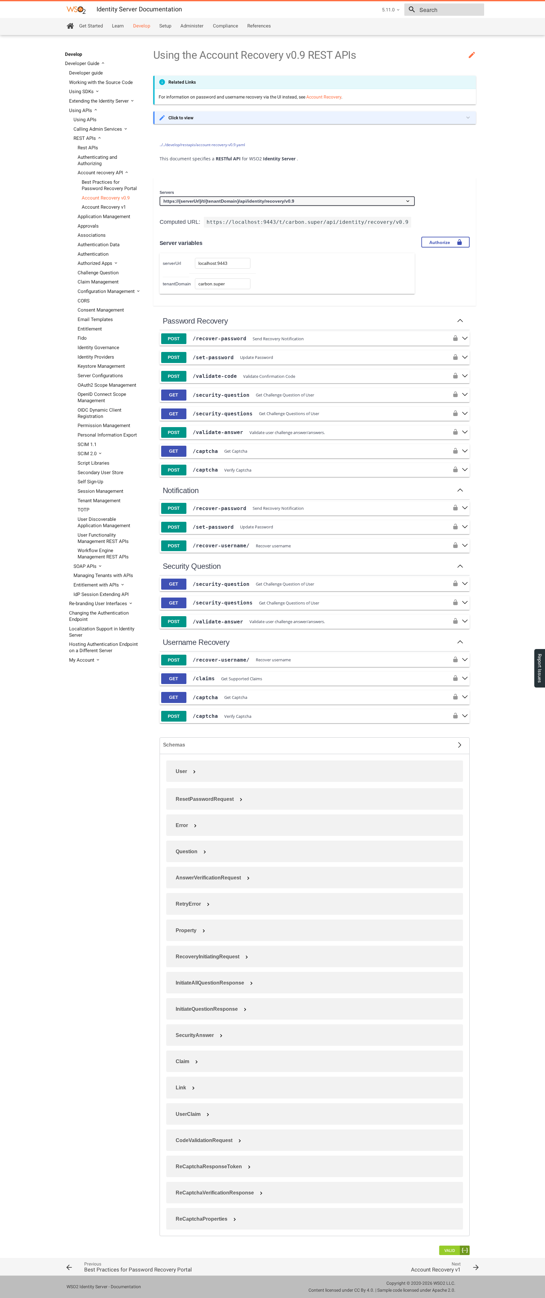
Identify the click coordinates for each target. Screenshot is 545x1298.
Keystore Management (101, 366)
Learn (118, 26)
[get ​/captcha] (465, 451)
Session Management (100, 491)
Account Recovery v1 (104, 207)
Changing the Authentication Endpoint (99, 616)
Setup (165, 26)
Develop (141, 26)
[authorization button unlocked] (455, 338)
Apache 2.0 (443, 1290)
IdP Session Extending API (101, 594)
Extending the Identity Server (99, 101)
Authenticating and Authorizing (97, 160)
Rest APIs (88, 148)
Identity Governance (98, 347)
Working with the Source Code (101, 82)
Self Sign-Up (90, 482)
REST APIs (85, 138)
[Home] (70, 26)
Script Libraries (93, 463)
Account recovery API (101, 173)
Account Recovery (323, 96)
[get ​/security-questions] (465, 414)
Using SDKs (82, 91)
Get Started (91, 26)
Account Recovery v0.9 (106, 198)
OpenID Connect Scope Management (102, 397)
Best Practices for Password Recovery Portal (109, 185)
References (259, 26)
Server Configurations (100, 375)
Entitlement (90, 329)
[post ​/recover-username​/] (465, 546)
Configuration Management (107, 291)
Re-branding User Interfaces (98, 603)
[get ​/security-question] (465, 395)
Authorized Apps (96, 263)
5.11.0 (388, 10)
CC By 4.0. (364, 1290)
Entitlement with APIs (96, 585)
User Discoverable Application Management (104, 522)
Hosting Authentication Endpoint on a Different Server (103, 647)
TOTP (83, 510)
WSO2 (439, 1283)
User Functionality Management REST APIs (103, 538)
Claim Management (98, 282)
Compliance (225, 26)
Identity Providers (96, 357)
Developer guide (86, 73)
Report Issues (539, 668)
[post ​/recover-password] (465, 338)
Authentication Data (99, 244)
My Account (82, 660)
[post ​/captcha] (465, 470)
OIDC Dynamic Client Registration (99, 413)
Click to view (180, 117)
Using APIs (81, 110)
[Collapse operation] (460, 321)
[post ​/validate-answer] (465, 432)
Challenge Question (98, 273)
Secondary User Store (100, 472)
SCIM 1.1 (87, 444)
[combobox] (444, 9)
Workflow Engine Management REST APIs (103, 554)
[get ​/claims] (465, 678)
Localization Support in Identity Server (101, 632)
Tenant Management (99, 500)
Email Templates (95, 319)
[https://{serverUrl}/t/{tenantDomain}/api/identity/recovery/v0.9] (287, 201)
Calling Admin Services (98, 129)
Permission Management (104, 425)
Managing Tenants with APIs (103, 575)
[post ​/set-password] (465, 357)
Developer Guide (83, 63)
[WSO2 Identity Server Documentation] (76, 10)
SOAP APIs (85, 566)
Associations (92, 235)
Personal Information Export (107, 435)
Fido (82, 338)
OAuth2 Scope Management (107, 385)
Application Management (104, 216)
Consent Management (101, 310)
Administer (191, 26)
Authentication (93, 254)
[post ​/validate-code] (465, 376)
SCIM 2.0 (88, 453)
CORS (84, 301)
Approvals (88, 226)
